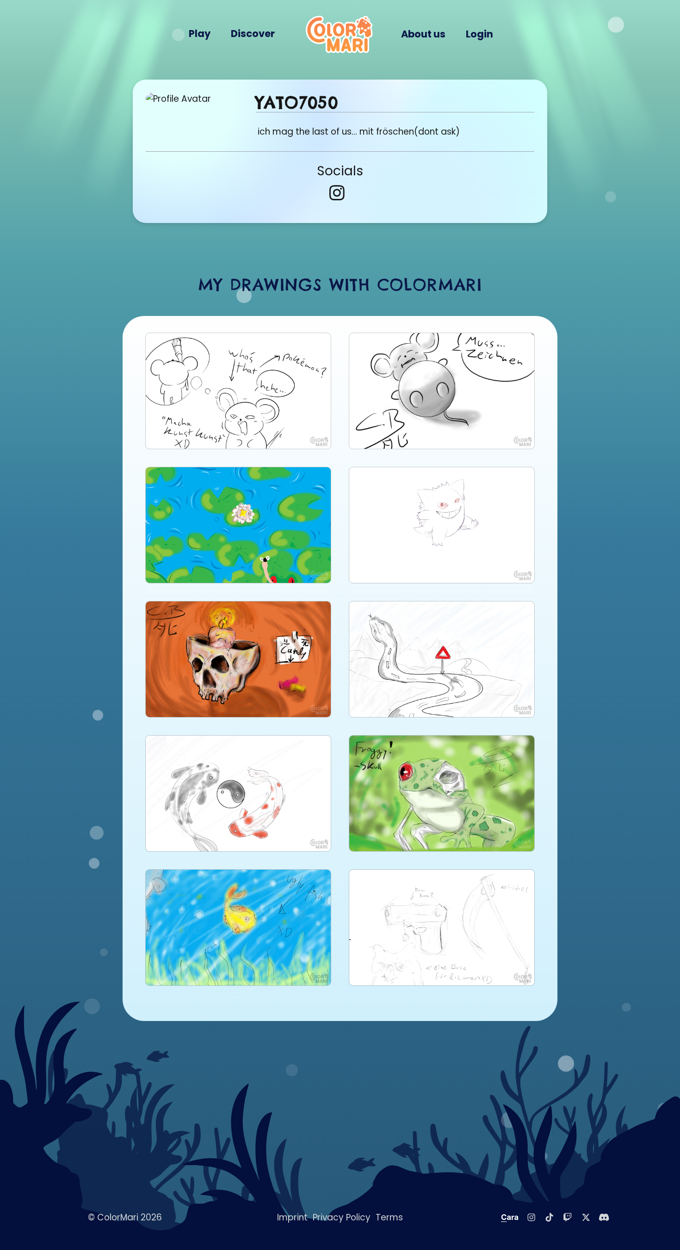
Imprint (292, 1217)
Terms (389, 1217)
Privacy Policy (342, 1217)
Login (479, 34)
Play (199, 33)
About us (423, 34)
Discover (253, 33)
